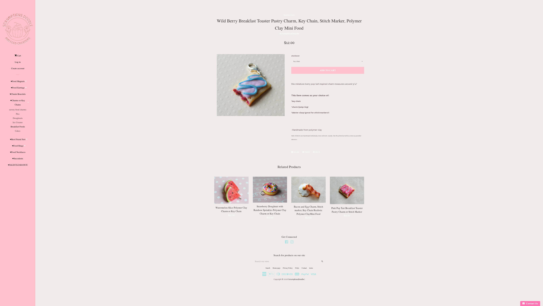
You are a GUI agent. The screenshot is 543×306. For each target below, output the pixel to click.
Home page (276, 268)
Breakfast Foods (18, 126)
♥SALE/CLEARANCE (18, 164)
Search (268, 268)
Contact (304, 268)
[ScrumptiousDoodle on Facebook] (286, 242)
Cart (19, 55)
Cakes (17, 130)
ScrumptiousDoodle (289, 33)
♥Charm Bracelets (18, 94)
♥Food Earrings (18, 87)
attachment (295, 56)
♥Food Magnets (18, 81)
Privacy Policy (288, 268)
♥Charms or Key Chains (17, 102)
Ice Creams (18, 122)
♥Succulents (17, 158)
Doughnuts (18, 118)
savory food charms (17, 109)
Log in (18, 61)
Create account (17, 68)
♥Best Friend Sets (17, 139)
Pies (18, 113)
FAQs (297, 268)
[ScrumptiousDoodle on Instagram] (292, 242)
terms (311, 268)
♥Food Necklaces (17, 152)
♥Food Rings (17, 145)
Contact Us (531, 303)
